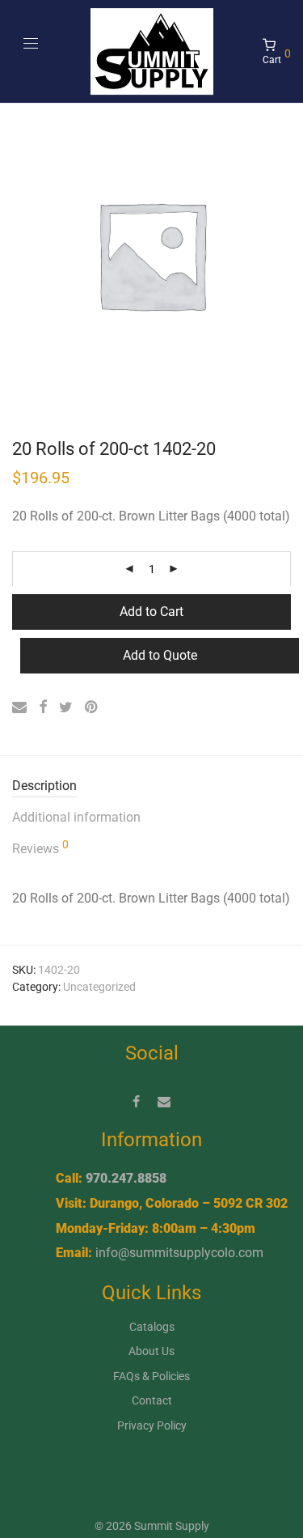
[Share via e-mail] (19, 707)
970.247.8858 (126, 1178)
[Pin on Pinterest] (92, 707)
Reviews (40, 847)
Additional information (76, 817)
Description (44, 785)
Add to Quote (160, 655)
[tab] (151, 786)
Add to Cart (151, 611)
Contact (152, 1400)
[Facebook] (136, 1100)
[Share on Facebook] (43, 707)
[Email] (164, 1100)
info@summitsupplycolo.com (179, 1252)
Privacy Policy (152, 1425)
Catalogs (152, 1326)
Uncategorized (99, 986)
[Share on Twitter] (66, 707)
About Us (151, 1351)
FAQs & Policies (151, 1376)
